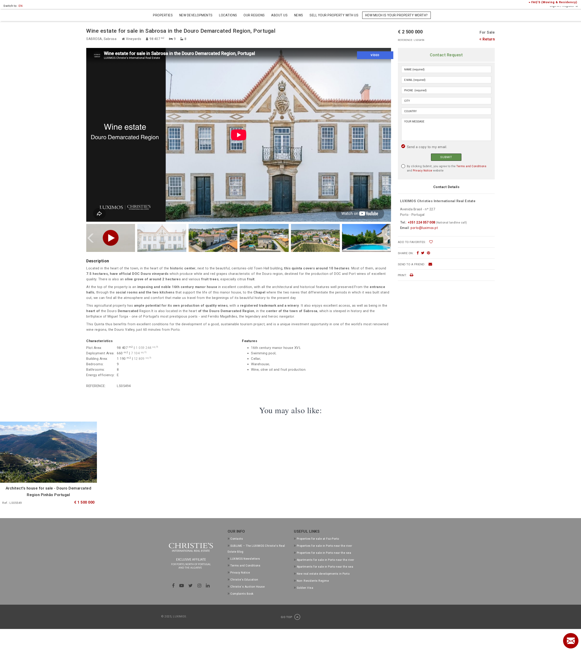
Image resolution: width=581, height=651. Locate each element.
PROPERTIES (163, 15)
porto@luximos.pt (424, 228)
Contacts (236, 538)
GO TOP (287, 617)
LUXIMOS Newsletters (245, 558)
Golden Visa (305, 587)
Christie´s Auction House (247, 586)
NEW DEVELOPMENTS (196, 15)
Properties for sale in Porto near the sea (324, 552)
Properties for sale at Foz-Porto (318, 538)
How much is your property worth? (396, 15)
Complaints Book (242, 593)
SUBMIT (446, 157)
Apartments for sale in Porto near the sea (325, 566)
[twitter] (423, 253)
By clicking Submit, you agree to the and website (447, 168)
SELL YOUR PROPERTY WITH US (334, 15)
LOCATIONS (228, 15)
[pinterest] (428, 253)
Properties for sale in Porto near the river (324, 545)
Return (488, 39)
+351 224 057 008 (421, 222)
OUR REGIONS (254, 15)
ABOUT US (279, 15)
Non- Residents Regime (313, 580)
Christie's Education (244, 579)
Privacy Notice (422, 170)
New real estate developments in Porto (323, 573)
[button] (90, 238)
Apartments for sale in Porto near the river (325, 560)
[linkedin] (208, 585)
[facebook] (418, 253)
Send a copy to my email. (427, 147)
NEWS (298, 15)
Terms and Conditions (471, 166)
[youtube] (181, 585)
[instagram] (199, 585)
